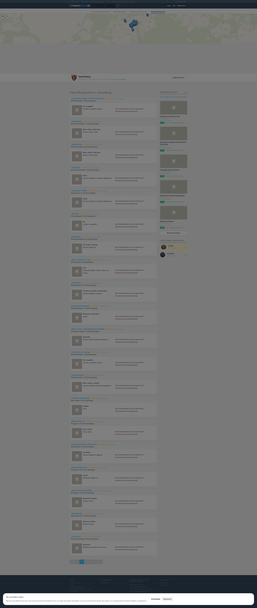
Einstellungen (155, 599)
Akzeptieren (167, 599)
